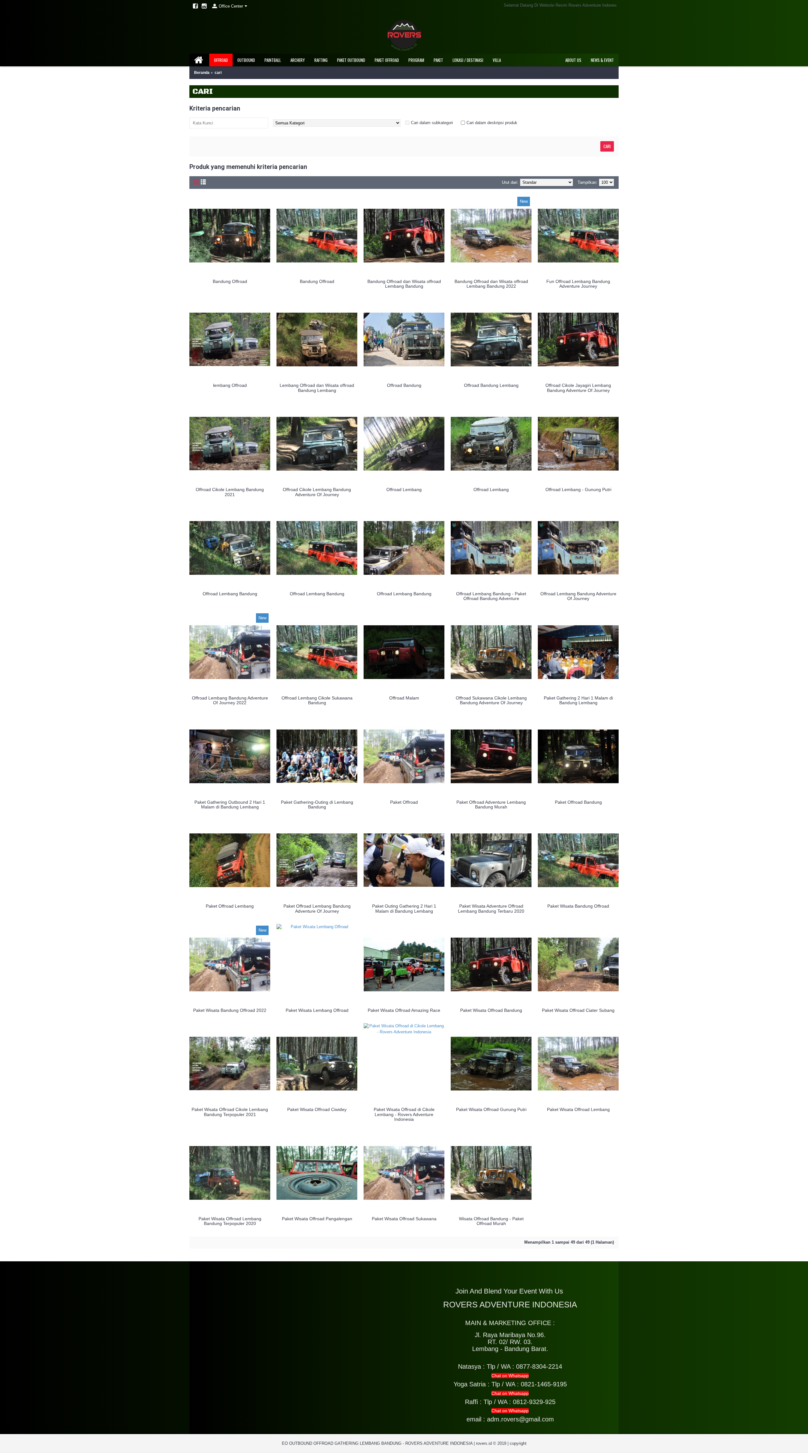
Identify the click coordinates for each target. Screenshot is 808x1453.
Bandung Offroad (230, 281)
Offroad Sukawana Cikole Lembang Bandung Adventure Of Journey (491, 700)
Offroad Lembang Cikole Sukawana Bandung (317, 700)
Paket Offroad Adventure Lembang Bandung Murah (491, 804)
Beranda (202, 72)
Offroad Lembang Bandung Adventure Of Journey (578, 596)
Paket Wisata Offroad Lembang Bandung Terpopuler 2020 (230, 1221)
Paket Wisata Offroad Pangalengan (317, 1218)
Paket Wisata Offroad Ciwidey (317, 1109)
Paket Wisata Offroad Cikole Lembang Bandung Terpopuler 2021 (230, 1112)
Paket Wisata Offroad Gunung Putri (491, 1109)
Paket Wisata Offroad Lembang (578, 1109)
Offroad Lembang (404, 489)
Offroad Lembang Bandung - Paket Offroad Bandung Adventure (491, 596)
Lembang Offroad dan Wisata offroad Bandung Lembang (317, 388)
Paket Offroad (404, 802)
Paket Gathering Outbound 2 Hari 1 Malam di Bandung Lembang (229, 804)
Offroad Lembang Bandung (230, 593)
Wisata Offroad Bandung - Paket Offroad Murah (491, 1221)
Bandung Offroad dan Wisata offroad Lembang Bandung (404, 284)
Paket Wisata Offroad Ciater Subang (578, 1010)
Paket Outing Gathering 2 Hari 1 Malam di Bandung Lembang (404, 908)
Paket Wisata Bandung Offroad (578, 906)
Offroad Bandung (404, 385)
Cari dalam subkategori (432, 122)
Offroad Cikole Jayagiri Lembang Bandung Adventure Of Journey (578, 388)
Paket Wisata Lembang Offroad (317, 1010)
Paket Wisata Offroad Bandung (491, 1010)
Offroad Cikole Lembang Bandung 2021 (230, 492)
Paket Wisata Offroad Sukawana (404, 1218)
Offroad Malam (404, 697)
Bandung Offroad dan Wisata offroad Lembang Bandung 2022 (491, 284)
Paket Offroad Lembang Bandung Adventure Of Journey (317, 908)
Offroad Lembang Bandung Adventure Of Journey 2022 (230, 700)
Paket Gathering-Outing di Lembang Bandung (317, 804)
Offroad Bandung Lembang (491, 385)
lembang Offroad (230, 385)
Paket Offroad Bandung (578, 802)
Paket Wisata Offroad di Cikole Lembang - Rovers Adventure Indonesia (404, 1114)
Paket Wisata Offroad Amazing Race (404, 1010)
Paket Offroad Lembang (230, 906)
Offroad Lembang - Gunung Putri (578, 489)
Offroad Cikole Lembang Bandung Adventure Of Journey (317, 492)
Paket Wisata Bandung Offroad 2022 (229, 1010)
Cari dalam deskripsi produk (491, 122)
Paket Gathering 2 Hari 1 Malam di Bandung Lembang (578, 700)
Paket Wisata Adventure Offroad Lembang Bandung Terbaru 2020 (491, 908)
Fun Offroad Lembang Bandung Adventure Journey (578, 284)
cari (218, 72)
